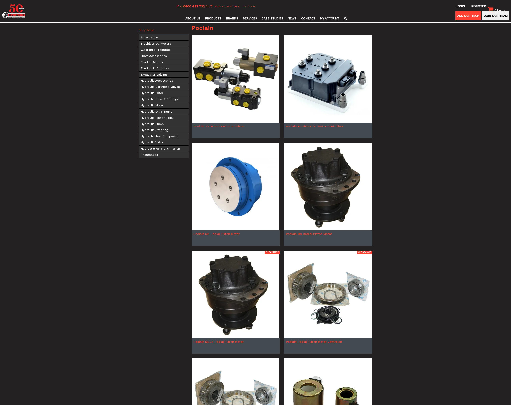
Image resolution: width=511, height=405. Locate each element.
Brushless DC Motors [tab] (156, 43)
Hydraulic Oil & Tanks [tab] (156, 111)
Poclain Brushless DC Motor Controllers (315, 126)
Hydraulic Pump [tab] (152, 124)
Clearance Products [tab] (155, 50)
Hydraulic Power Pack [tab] (157, 118)
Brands (232, 18)
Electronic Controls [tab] (155, 68)
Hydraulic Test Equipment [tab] (160, 136)
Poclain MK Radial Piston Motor (217, 234)
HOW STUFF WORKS (227, 6)
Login (460, 6)
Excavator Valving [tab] (154, 74)
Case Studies (272, 18)
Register (478, 6)
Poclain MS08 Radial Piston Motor (219, 342)
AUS (253, 6)
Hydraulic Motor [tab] (152, 105)
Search (345, 18)
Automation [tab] (149, 37)
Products (213, 18)
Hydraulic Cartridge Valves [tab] (160, 87)
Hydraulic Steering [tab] (154, 130)
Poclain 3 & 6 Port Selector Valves (219, 126)
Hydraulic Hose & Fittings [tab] (159, 99)
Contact (308, 18)
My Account (329, 18)
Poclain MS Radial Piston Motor (309, 234)
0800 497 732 (194, 6)
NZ (244, 6)
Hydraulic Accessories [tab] (157, 80)
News (292, 18)
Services (250, 18)
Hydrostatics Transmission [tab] (160, 148)
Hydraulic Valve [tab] (152, 142)
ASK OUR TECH (468, 16)
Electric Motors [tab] (152, 62)
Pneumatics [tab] (149, 155)
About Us (193, 18)
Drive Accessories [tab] (154, 56)
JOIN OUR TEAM (496, 16)
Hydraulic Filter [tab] (152, 93)
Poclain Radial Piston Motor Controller (314, 342)
